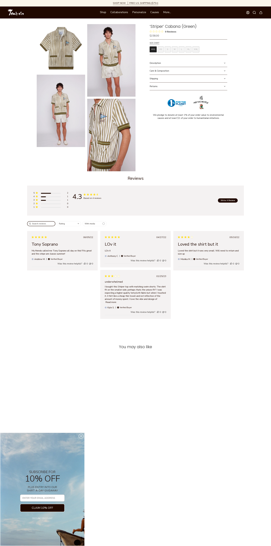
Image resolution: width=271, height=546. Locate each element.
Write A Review (228, 200)
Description (155, 63)
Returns (154, 86)
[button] (103, 12)
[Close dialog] (81, 436)
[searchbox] (41, 223)
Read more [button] (110, 302)
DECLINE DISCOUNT (42, 518)
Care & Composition (159, 70)
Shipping (154, 78)
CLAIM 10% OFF (42, 508)
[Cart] (261, 12)
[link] (50, 207)
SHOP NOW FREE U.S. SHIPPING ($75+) (135, 3)
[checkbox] (95, 223)
